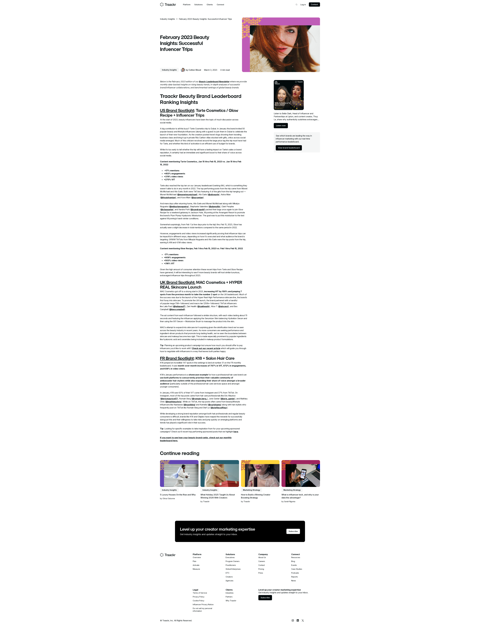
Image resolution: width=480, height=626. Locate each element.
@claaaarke (167, 209)
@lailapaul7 (179, 306)
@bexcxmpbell (177, 309)
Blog (293, 561)
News (293, 581)
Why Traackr (231, 601)
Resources (295, 557)
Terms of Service (200, 593)
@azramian (197, 197)
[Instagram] (292, 620)
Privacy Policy (198, 597)
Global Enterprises (233, 569)
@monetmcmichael (187, 194)
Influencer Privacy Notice (203, 604)
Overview (197, 557)
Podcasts (295, 573)
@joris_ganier (228, 398)
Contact (314, 4)
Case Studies (296, 569)
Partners (229, 597)
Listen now (281, 125)
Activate (196, 565)
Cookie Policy (198, 601)
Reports (294, 577)
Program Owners (233, 561)
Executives (230, 557)
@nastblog (189, 404)
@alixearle (213, 194)
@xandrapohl (197, 209)
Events (294, 565)
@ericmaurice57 (169, 398)
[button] (186, 4)
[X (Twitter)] (302, 620)
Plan (194, 561)
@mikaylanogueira (179, 206)
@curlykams (214, 404)
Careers (261, 561)
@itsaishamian (168, 197)
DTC (227, 573)
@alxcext (223, 306)
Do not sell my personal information (202, 609)
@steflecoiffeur (219, 407)
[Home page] (168, 4)
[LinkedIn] (297, 620)
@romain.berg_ (199, 398)
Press (260, 573)
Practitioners (231, 565)
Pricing (261, 569)
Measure (196, 569)
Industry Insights (167, 19)
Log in (303, 4)
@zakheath (203, 306)
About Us (262, 557)
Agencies (229, 581)
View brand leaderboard (289, 148)
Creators (229, 577)
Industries (230, 593)
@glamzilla (214, 206)
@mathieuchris (173, 401)
